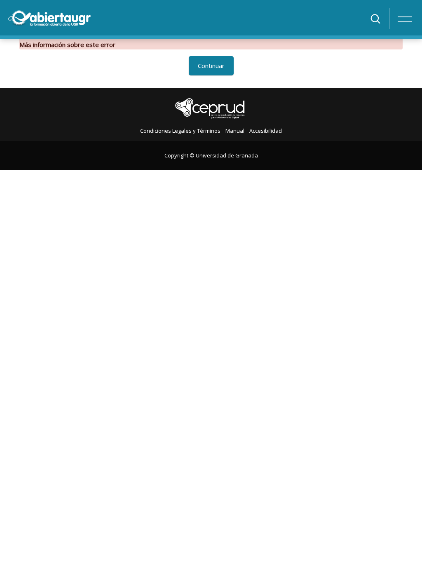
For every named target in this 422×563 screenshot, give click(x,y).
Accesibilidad (265, 130)
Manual (234, 130)
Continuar (211, 65)
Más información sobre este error (67, 44)
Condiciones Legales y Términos (180, 130)
